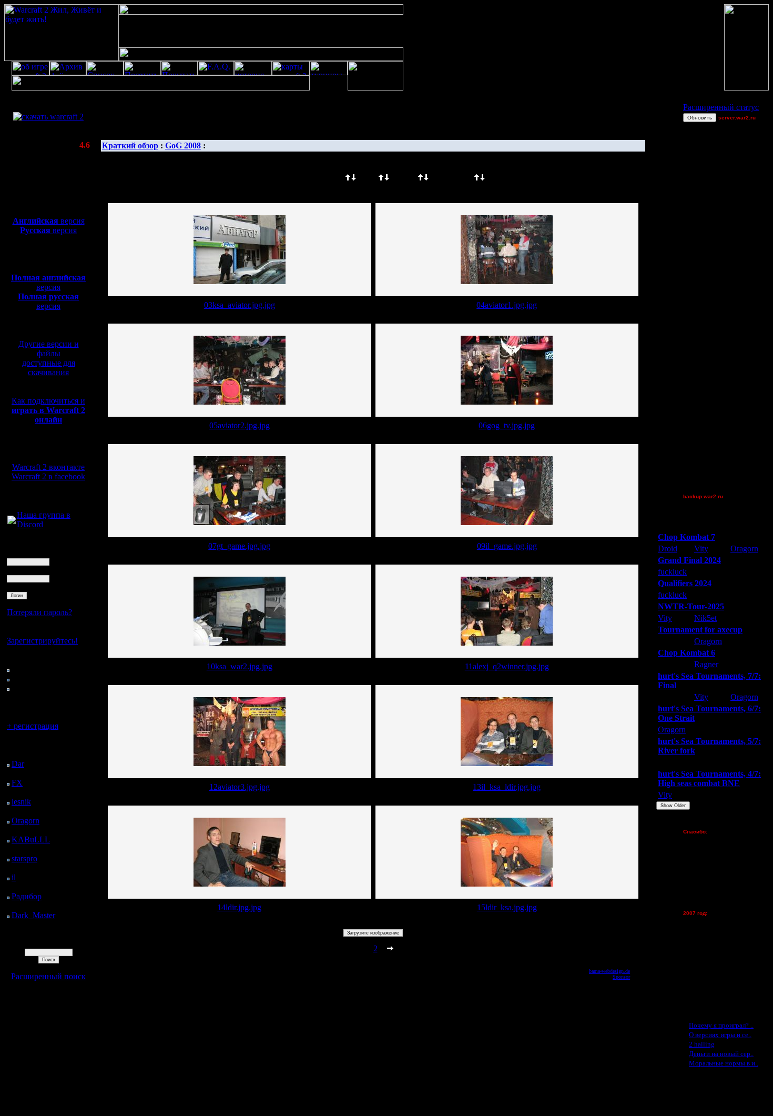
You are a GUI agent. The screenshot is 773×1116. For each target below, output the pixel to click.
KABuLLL (31, 839)
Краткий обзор (130, 145)
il (14, 877)
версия (49, 220)
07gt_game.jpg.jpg (239, 545)
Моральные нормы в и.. (723, 1063)
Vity (701, 548)
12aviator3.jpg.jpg (239, 786)
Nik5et (705, 618)
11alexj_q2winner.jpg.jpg (507, 666)
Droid (667, 548)
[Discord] (11, 521)
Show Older (673, 805)
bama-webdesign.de (609, 971)
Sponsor (621, 977)
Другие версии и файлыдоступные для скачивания (48, 358)
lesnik (21, 801)
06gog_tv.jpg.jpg (507, 425)
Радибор (27, 896)
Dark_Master (33, 915)
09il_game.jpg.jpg (507, 545)
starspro (24, 858)
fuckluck (672, 571)
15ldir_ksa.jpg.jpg (507, 907)
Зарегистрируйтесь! (42, 640)
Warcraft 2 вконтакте (48, 467)
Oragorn (25, 820)
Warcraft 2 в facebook (48, 476)
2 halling (702, 1044)
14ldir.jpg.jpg (239, 907)
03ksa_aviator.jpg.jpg (239, 304)
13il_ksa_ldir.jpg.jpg (507, 786)
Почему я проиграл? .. (721, 1025)
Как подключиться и (48, 410)
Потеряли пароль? (39, 612)
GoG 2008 (183, 145)
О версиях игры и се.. (720, 1035)
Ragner (706, 664)
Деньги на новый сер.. (721, 1054)
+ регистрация (32, 725)
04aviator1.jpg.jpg (506, 304)
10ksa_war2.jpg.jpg (239, 666)
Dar (18, 763)
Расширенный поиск (48, 976)
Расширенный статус (721, 107)
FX (17, 782)
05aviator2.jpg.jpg (239, 425)
